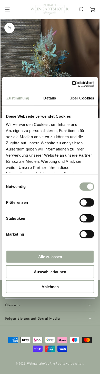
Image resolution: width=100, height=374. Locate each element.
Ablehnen (50, 287)
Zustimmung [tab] (17, 98)
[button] (81, 9)
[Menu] (7, 9)
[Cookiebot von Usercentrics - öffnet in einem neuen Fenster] (72, 83)
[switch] (86, 202)
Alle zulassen (50, 257)
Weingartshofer (37, 363)
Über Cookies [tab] (81, 98)
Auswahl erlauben (50, 271)
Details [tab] (49, 98)
